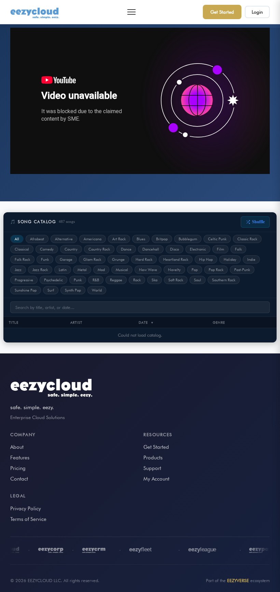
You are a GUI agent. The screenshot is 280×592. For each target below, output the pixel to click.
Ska (154, 280)
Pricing (18, 468)
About (17, 447)
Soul (197, 280)
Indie (251, 259)
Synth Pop (73, 290)
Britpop (162, 239)
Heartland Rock (175, 259)
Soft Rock (175, 280)
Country (71, 249)
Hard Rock (144, 259)
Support (152, 468)
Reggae (116, 280)
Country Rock (99, 249)
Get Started (222, 12)
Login (257, 12)
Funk (45, 259)
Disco (174, 249)
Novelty (174, 269)
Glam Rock (92, 259)
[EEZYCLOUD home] (35, 12)
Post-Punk (242, 269)
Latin (63, 269)
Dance (126, 249)
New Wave (148, 269)
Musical (122, 269)
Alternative (64, 239)
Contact (19, 479)
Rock (137, 280)
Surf (50, 290)
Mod (101, 269)
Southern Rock (223, 280)
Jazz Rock (40, 269)
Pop (195, 269)
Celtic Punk (217, 239)
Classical (22, 249)
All (17, 239)
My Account (156, 479)
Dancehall (150, 249)
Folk (238, 249)
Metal (82, 269)
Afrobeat (37, 239)
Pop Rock (216, 269)
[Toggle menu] (131, 11)
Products (153, 458)
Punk (78, 280)
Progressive (24, 280)
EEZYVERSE (238, 580)
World (97, 290)
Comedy (47, 249)
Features (19, 458)
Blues (141, 239)
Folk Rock (22, 259)
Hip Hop (206, 259)
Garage (66, 259)
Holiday (230, 259)
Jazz (18, 269)
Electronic (198, 249)
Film (220, 249)
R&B (96, 280)
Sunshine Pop (26, 290)
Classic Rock (247, 239)
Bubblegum (188, 239)
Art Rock (119, 239)
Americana (92, 239)
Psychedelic (53, 280)
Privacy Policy (25, 509)
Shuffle (258, 221)
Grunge (118, 259)
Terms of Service (28, 519)
